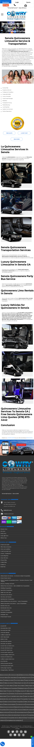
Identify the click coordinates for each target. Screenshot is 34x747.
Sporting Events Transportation (7, 599)
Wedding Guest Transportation (10, 688)
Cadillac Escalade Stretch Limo (7, 659)
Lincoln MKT (3, 626)
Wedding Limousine (20, 690)
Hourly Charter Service (6, 578)
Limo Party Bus (4, 661)
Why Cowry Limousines (6, 546)
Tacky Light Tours (4, 535)
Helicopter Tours (4, 614)
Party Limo (12, 712)
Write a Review (32, 741)
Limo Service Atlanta (19, 680)
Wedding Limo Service (23, 688)
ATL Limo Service (11, 709)
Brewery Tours (4, 529)
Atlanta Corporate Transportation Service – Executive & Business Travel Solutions (16, 581)
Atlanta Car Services (25, 674)
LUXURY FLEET (10, 437)
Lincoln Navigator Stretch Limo (7, 654)
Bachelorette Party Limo (6, 607)
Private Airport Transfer (6, 616)
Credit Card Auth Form (6, 551)
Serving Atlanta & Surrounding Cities (14, 720)
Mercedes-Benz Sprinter (6, 641)
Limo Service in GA (21, 704)
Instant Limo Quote (5, 544)
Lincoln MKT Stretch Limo (6, 650)
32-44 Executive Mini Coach (7, 665)
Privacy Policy (4, 560)
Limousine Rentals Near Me (22, 712)
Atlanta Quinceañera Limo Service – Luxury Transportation (13, 603)
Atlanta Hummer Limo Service (7, 707)
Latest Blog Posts (4, 555)
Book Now (6, 2)
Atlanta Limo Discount (4, 712)
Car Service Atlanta (9, 685)
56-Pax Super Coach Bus (6, 667)
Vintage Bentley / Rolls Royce (7, 670)
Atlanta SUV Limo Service (20, 707)
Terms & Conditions (5, 727)
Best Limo (31, 712)
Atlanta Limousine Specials (10, 704)
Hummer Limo (11, 690)
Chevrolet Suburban (5, 632)
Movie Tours (3, 533)
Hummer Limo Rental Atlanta (24, 693)
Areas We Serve (4, 557)
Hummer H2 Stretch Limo (6, 656)
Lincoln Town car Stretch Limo (7, 645)
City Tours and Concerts (6, 596)
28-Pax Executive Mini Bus (6, 663)
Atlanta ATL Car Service (28, 709)
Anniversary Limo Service (6, 594)
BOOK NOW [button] (29, 437)
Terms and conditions (5, 549)
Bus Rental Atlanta (13, 677)
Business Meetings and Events (7, 583)
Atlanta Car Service (8, 701)
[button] (2, 14)
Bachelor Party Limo (5, 605)
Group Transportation (5, 610)
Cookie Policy (4, 562)
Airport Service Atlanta (19, 685)
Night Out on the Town (6, 592)
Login (17, 2)
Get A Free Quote (21, 444)
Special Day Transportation (6, 590)
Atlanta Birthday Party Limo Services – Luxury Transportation (14, 601)
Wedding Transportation (6, 588)
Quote (28, 2)
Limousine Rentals (16, 699)
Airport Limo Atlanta (28, 696)
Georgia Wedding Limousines (24, 677)
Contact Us (3, 564)
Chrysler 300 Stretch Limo (6, 648)
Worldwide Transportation (6, 612)
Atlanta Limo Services (4, 674)
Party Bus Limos (13, 693)
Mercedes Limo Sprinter (6, 643)
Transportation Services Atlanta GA (15, 717)
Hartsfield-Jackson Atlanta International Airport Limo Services (13, 715)
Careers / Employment (6, 553)
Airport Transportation (18, 701)
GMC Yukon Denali (5, 637)
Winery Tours (4, 537)
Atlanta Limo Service (8, 682)
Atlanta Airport (30, 690)
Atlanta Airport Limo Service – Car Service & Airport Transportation (15, 575)
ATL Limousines (19, 709)
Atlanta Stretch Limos (4, 693)
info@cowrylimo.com (9, 513)
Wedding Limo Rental (9, 680)
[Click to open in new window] (15, 5)
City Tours (3, 531)
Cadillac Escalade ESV (5, 634)
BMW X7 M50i (4, 639)
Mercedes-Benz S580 (5, 630)
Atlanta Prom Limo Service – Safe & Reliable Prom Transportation (15, 585)
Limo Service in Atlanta (15, 674)
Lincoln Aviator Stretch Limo (7, 652)
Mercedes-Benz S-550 (6, 628)
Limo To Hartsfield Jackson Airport (15, 696)
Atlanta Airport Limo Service (21, 682)
